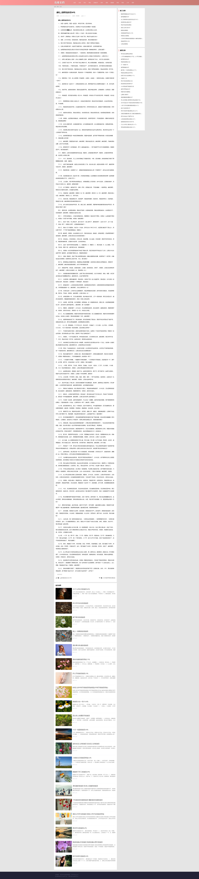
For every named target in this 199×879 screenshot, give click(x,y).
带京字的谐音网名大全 (127, 81)
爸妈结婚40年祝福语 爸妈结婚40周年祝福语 (88, 842)
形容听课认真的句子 (126, 22)
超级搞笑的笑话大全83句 (127, 121)
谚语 (107, 2)
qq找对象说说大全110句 (66, 577)
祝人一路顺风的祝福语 (80, 631)
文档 (80, 2)
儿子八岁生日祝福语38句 (81, 589)
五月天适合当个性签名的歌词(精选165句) (131, 102)
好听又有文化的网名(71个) (128, 75)
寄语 (118, 2)
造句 (102, 2)
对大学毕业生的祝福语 (80, 603)
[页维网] (63, 2)
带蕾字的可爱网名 (125, 91)
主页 (55, 6)
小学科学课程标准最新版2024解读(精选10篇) (132, 38)
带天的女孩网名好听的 (127, 53)
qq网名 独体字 (124, 94)
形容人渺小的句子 (125, 27)
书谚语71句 (124, 78)
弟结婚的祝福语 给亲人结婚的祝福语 (85, 786)
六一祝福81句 (124, 64)
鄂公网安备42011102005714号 (61, 876)
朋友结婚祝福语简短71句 (81, 659)
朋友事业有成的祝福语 (80, 645)
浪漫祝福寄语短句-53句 (127, 33)
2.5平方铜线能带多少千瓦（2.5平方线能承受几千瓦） (135, 56)
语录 (133, 2)
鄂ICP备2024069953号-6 (73, 876)
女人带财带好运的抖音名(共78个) (129, 19)
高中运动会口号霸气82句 (127, 116)
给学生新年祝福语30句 (80, 856)
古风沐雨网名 (124, 44)
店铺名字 (96, 2)
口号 (128, 2)
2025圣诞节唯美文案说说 (109, 577)
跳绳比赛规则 (124, 30)
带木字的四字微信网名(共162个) (129, 111)
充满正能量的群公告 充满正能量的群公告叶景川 (133, 113)
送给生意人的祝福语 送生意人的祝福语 (86, 744)
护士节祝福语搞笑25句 (80, 673)
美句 (85, 2)
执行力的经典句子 (125, 108)
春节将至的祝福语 (79, 617)
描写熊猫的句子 (125, 67)
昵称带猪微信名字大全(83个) (128, 14)
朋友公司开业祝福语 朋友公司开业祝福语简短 (88, 814)
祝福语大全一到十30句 (80, 701)
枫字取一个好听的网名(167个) (128, 70)
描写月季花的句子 (125, 89)
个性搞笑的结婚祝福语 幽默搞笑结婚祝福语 (88, 800)
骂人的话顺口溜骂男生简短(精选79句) (130, 100)
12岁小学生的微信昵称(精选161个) (130, 105)
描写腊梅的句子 (125, 16)
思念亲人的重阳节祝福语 (81, 715)
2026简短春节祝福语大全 (127, 86)
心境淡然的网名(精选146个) (128, 119)
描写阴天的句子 (125, 59)
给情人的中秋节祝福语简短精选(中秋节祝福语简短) (90, 687)
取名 (123, 2)
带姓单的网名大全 (125, 62)
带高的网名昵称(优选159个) (128, 127)
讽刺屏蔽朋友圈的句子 (127, 97)
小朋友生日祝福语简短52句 (82, 758)
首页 (75, 2)
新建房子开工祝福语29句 (81, 772)
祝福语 (112, 2)
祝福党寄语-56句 (125, 41)
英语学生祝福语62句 (80, 828)
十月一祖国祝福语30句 (80, 730)
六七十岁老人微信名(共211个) (128, 124)
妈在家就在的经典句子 (127, 83)
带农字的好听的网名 (126, 25)
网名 (90, 2)
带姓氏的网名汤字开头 (127, 72)
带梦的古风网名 (125, 35)
